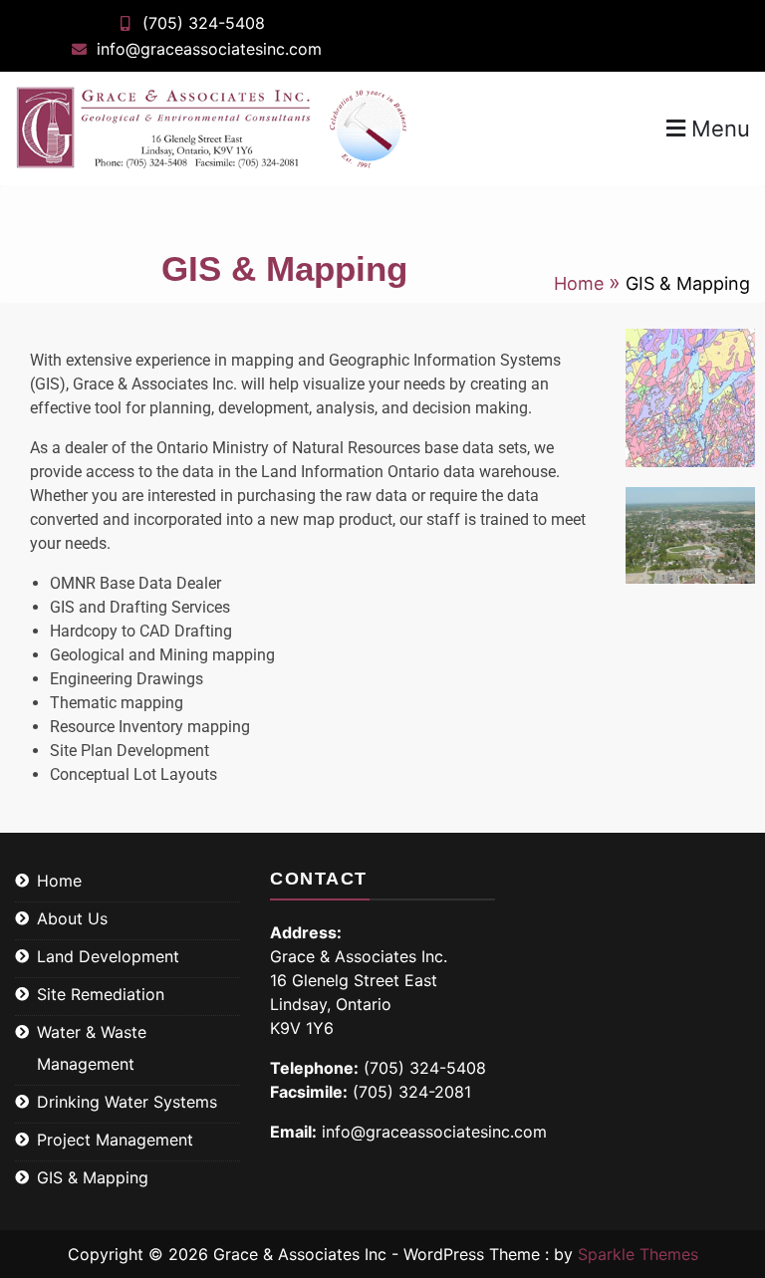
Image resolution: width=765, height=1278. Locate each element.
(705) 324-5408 (203, 23)
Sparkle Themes (638, 1254)
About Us (72, 918)
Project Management (115, 1140)
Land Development (108, 956)
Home (59, 881)
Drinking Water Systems (127, 1102)
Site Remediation (100, 994)
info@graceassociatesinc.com (209, 49)
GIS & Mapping (92, 1177)
